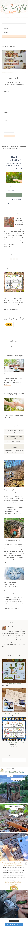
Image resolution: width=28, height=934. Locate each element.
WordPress (12, 929)
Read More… (7, 246)
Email (6, 120)
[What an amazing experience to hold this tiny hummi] (14, 904)
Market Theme (12, 928)
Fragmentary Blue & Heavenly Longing (11, 491)
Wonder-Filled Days (14, 9)
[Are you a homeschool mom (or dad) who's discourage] (14, 847)
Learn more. (7, 417)
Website (6, 128)
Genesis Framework (22, 928)
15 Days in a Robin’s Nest (14, 441)
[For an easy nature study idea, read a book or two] (14, 818)
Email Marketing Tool (16, 203)
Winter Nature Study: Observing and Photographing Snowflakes (13, 584)
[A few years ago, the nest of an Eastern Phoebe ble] (14, 876)
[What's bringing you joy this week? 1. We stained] (14, 789)
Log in (17, 929)
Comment (7, 91)
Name (6, 112)
